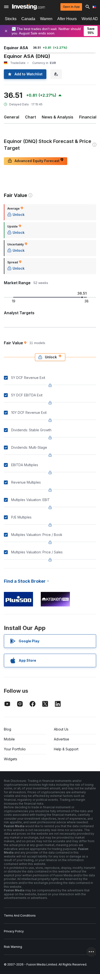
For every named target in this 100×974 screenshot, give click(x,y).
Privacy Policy (14, 931)
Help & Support (66, 749)
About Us (61, 729)
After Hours (67, 19)
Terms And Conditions (20, 915)
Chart (30, 117)
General (11, 117)
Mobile (9, 739)
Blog (7, 729)
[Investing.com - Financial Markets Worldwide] (28, 7)
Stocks (11, 19)
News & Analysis (57, 117)
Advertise (61, 739)
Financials (89, 117)
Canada (28, 19)
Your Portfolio (15, 749)
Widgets (10, 759)
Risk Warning (13, 947)
